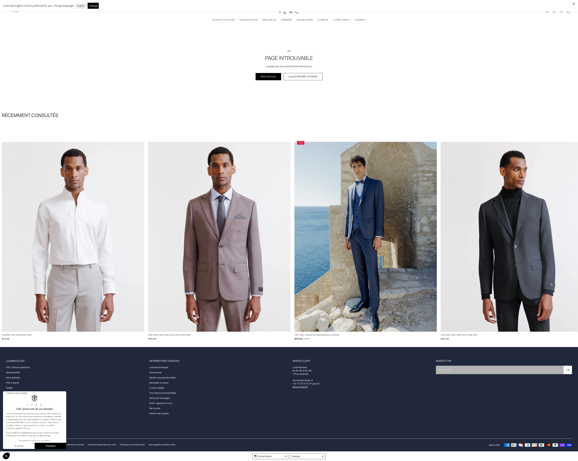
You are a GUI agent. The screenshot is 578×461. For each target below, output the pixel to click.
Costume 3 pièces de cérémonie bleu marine (316, 335)
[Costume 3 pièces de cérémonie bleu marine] (365, 237)
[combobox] (270, 456)
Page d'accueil (268, 76)
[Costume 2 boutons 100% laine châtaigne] (219, 237)
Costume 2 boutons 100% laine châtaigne (169, 335)
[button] (223, 20)
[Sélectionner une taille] (73, 327)
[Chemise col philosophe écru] (73, 237)
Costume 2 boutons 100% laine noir (459, 335)
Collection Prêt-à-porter (303, 76)
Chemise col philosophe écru (17, 335)
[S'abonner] (568, 370)
